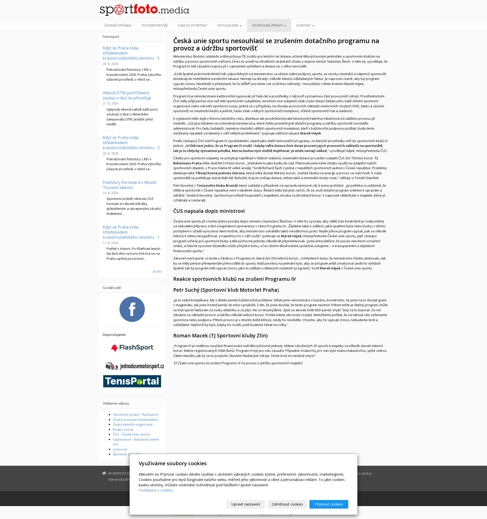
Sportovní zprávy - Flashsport (135, 414)
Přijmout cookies (329, 504)
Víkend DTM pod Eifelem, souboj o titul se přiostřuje (127, 95)
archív (157, 271)
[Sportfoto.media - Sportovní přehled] (144, 9)
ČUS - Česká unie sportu (131, 434)
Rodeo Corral (123, 429)
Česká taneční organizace (133, 424)
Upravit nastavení (246, 504)
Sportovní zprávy (268, 25)
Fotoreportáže (155, 25)
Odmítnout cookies (287, 504)
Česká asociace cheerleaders (136, 419)
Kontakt (304, 25)
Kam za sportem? (192, 25)
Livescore (120, 449)
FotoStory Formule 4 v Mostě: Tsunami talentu (130, 185)
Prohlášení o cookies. (156, 490)
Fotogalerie (228, 25)
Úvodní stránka (117, 25)
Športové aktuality (127, 454)
